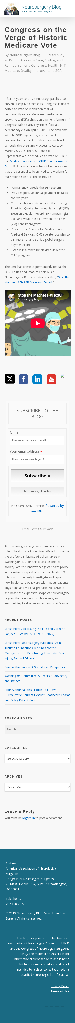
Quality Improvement (37, 70)
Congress (38, 65)
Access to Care (32, 60)
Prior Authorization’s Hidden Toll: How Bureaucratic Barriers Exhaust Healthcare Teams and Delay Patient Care (37, 695)
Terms (34, 529)
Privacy (48, 529)
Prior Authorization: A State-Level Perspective (35, 667)
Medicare (12, 70)
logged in (28, 818)
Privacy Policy (60, 986)
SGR (58, 70)
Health (53, 65)
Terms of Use (60, 991)
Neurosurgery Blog (24, 55)
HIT (63, 65)
